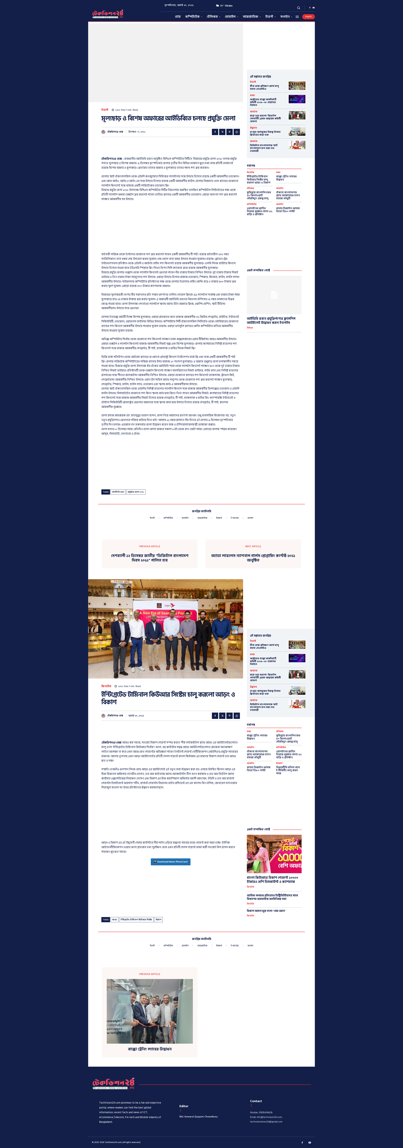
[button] (298, 8)
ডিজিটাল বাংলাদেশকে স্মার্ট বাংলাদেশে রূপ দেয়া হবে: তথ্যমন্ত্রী (264, 148)
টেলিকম (250, 188)
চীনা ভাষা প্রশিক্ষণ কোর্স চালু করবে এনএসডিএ (264, 87)
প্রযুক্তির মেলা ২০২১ (136, 492)
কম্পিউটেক (252, 204)
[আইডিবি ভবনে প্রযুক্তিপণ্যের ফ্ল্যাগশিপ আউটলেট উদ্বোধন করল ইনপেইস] (274, 295)
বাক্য (252, 95)
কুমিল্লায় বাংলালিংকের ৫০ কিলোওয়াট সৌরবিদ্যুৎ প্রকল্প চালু (259, 195)
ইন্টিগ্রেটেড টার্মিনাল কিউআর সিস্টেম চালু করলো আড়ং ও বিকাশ (258, 180)
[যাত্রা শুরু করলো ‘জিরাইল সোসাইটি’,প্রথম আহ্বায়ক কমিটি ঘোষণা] (297, 115)
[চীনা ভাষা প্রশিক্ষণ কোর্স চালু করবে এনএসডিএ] (297, 86)
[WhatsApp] (237, 132)
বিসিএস (250, 328)
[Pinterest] (229, 132)
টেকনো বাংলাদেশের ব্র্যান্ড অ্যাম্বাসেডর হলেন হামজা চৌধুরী (288, 195)
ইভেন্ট (104, 110)
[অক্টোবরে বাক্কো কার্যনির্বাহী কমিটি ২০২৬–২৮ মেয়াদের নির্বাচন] (297, 99)
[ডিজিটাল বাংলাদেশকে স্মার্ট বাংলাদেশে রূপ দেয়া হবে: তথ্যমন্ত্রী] (297, 145)
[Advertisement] (158, 149)
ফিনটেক (250, 173)
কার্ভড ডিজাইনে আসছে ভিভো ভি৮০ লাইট (288, 209)
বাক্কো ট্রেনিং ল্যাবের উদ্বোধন (286, 178)
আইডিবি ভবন (118, 492)
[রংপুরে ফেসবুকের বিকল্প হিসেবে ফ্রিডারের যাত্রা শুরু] (297, 131)
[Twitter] (222, 132)
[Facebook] (310, 8)
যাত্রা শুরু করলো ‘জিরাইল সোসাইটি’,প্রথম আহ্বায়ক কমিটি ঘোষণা (265, 118)
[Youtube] (313, 8)
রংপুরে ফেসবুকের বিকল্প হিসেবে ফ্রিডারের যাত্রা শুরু (265, 133)
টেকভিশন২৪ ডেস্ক (115, 132)
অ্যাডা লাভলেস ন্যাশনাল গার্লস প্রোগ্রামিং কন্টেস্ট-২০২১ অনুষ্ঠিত (253, 558)
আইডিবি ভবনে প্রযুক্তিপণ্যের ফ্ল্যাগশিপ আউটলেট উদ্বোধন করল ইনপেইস (271, 320)
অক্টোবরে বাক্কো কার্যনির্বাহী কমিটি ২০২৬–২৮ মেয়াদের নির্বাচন (263, 102)
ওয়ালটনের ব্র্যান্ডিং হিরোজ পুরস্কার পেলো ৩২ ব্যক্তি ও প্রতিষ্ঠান (259, 211)
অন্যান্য (253, 112)
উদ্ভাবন (253, 128)
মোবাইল (279, 188)
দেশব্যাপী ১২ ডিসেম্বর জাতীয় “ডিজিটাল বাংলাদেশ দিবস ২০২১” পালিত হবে (149, 558)
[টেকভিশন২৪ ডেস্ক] (104, 132)
